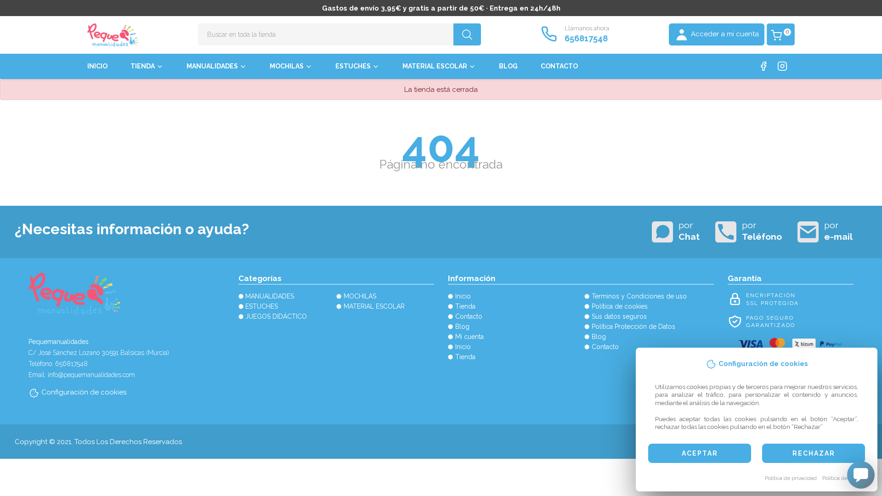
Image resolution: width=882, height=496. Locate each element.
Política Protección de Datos (633, 326)
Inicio (97, 66)
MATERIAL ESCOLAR (434, 66)
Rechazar (813, 453)
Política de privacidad (791, 478)
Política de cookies (845, 478)
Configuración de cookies (83, 392)
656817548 (586, 38)
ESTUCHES (353, 66)
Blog (508, 66)
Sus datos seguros (619, 316)
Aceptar (700, 453)
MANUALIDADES (212, 66)
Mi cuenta (469, 336)
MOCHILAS (287, 66)
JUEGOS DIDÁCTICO (276, 316)
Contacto (559, 66)
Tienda (142, 66)
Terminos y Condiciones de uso (639, 296)
